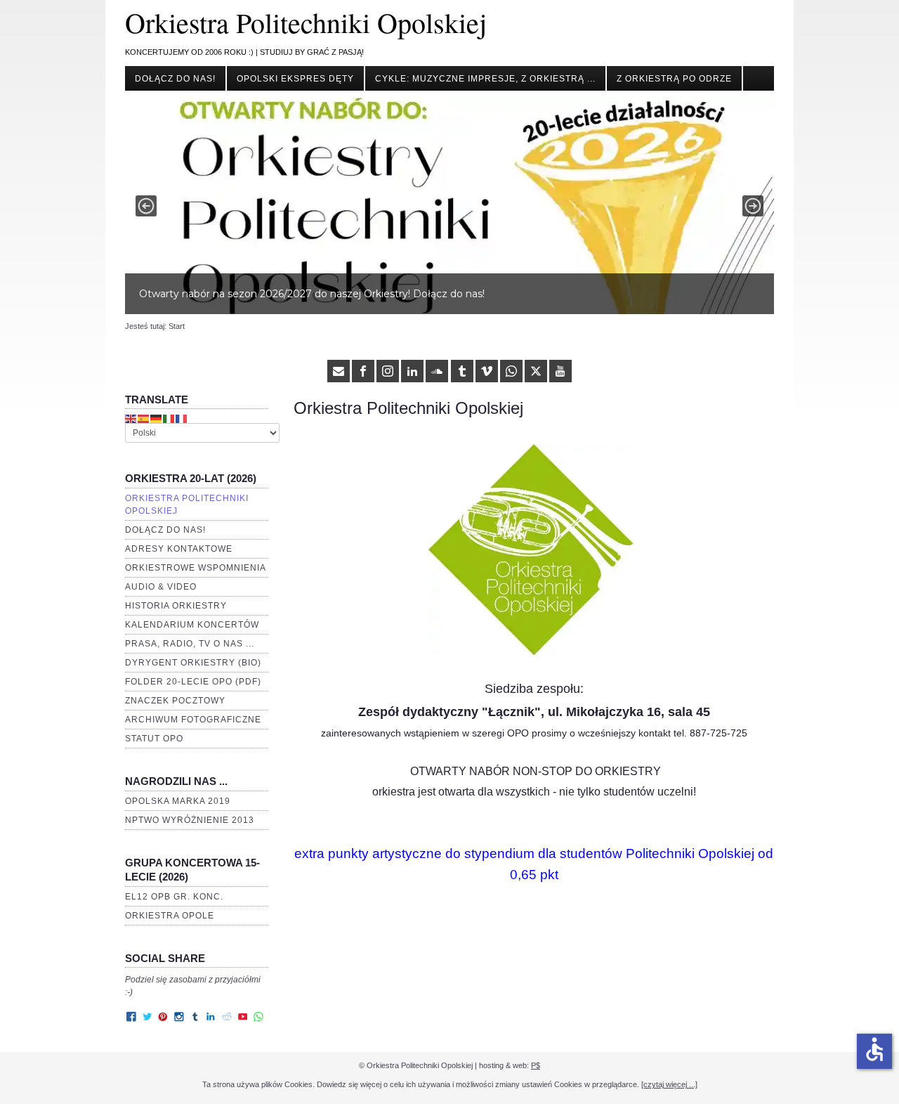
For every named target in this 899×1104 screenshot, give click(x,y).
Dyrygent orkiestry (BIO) (193, 663)
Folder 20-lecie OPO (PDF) (193, 682)
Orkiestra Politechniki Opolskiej (306, 22)
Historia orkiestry (176, 606)
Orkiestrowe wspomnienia (195, 568)
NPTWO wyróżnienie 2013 (189, 820)
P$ (535, 1065)
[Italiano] (169, 418)
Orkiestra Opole (169, 916)
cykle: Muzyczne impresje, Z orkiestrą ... (485, 79)
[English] (131, 418)
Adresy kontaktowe (178, 549)
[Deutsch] (156, 418)
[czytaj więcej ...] (669, 1084)
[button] (449, 206)
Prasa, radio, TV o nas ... (189, 644)
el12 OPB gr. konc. (174, 897)
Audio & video (161, 587)
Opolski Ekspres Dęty (295, 79)
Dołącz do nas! (175, 79)
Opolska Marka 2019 (177, 801)
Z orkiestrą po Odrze (674, 79)
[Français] (182, 418)
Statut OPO (154, 738)
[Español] (144, 418)
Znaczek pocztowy (175, 701)
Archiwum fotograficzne (193, 720)
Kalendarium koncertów (192, 625)
